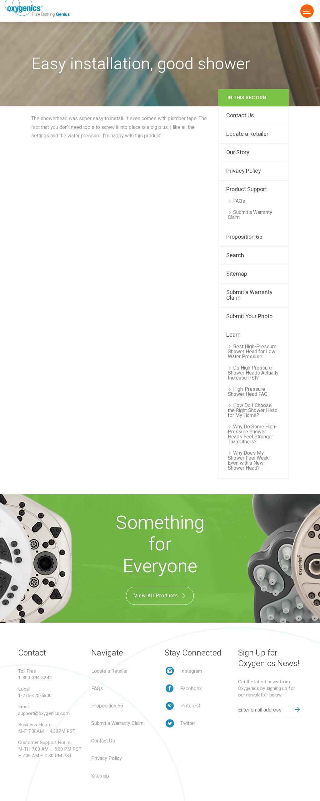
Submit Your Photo (249, 316)
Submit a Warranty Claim (250, 215)
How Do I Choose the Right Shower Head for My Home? (253, 410)
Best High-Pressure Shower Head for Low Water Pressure (252, 351)
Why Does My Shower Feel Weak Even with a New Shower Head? (248, 460)
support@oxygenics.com (44, 713)
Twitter (187, 723)
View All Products (157, 595)
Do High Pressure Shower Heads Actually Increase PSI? (253, 373)
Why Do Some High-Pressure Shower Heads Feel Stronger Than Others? (252, 434)
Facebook (191, 688)
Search (235, 255)
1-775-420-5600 (35, 695)
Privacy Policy (243, 171)
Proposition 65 (244, 237)
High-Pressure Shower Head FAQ (248, 391)
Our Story (237, 152)
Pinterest (190, 706)
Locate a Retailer (247, 134)
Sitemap (236, 274)
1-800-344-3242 (35, 677)
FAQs (239, 201)
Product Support (246, 189)
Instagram (191, 671)
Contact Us (240, 115)
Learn (233, 335)
